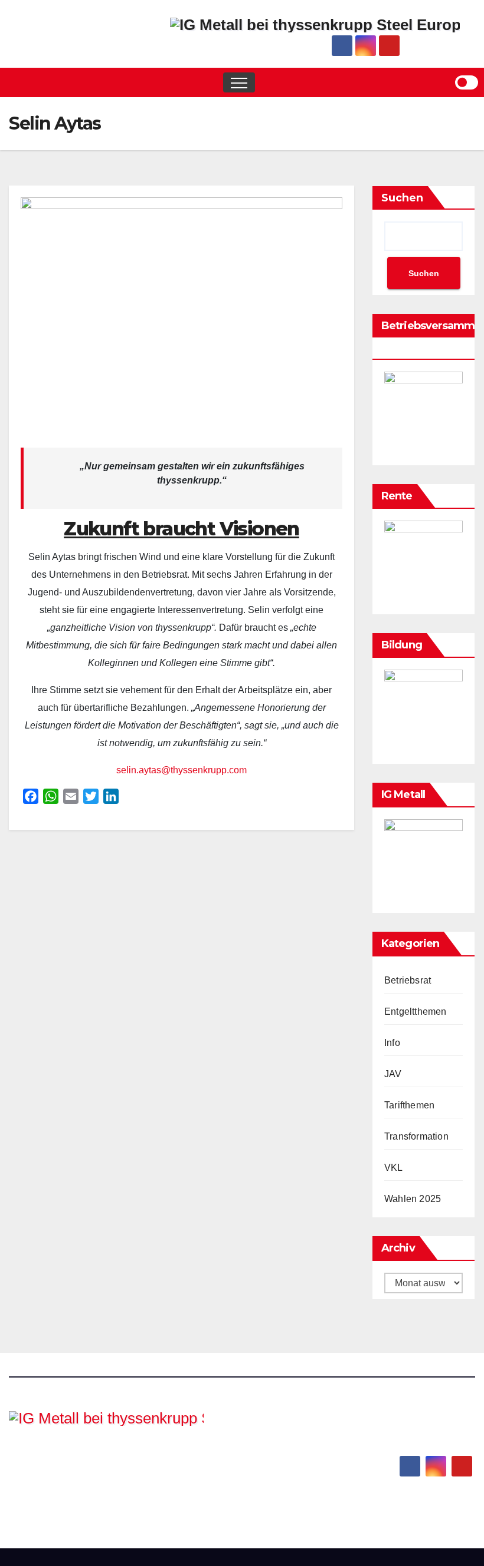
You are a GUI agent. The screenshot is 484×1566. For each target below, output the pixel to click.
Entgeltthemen (415, 1012)
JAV (393, 1074)
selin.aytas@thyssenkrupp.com (181, 770)
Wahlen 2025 (412, 1199)
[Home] (18, 82)
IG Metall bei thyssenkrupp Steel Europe (95, 1466)
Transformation (416, 1136)
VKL (393, 1168)
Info (392, 1043)
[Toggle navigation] (239, 82)
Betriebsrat (407, 980)
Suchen (402, 197)
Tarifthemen (409, 1105)
